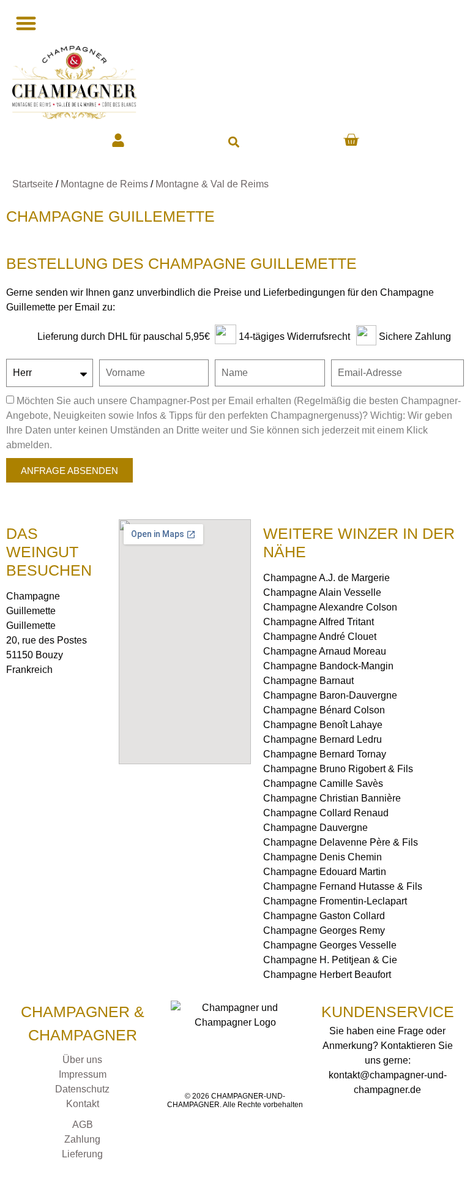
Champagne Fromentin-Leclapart (335, 901)
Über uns (82, 1059)
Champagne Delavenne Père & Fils (340, 842)
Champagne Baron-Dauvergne (330, 695)
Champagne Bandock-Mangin (328, 666)
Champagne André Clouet (319, 636)
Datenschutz (82, 1089)
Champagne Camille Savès (323, 783)
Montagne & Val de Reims (212, 184)
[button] (233, 142)
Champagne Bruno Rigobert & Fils (338, 769)
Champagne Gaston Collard (324, 916)
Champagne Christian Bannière (332, 798)
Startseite (32, 184)
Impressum (82, 1074)
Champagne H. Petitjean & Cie (330, 960)
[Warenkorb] (351, 140)
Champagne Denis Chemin (322, 857)
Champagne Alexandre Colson (330, 607)
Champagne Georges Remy (324, 930)
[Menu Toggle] (24, 23)
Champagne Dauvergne (315, 827)
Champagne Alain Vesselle (322, 592)
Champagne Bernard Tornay (324, 754)
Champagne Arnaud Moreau (324, 651)
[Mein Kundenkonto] (118, 140)
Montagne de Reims (104, 184)
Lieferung (82, 1154)
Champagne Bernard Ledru (322, 739)
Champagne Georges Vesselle (330, 945)
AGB (82, 1124)
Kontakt (82, 1104)
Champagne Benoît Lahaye (322, 725)
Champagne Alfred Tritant (318, 622)
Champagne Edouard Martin (324, 871)
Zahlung (82, 1139)
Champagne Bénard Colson (324, 710)
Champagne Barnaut (308, 680)
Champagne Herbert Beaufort (327, 974)
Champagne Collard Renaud (326, 813)
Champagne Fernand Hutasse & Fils (342, 886)
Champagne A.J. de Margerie (326, 578)
